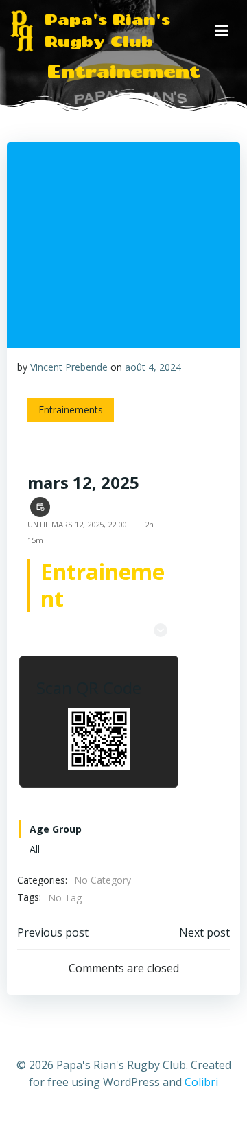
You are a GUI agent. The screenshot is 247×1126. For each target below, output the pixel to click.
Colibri (201, 1082)
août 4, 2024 (153, 367)
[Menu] (221, 31)
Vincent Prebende (69, 367)
